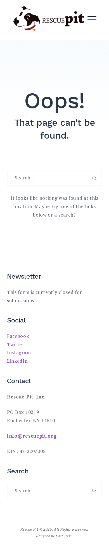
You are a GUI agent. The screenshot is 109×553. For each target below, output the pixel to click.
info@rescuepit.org (32, 436)
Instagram (19, 352)
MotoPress (64, 536)
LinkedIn (17, 361)
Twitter (15, 344)
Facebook (18, 336)
